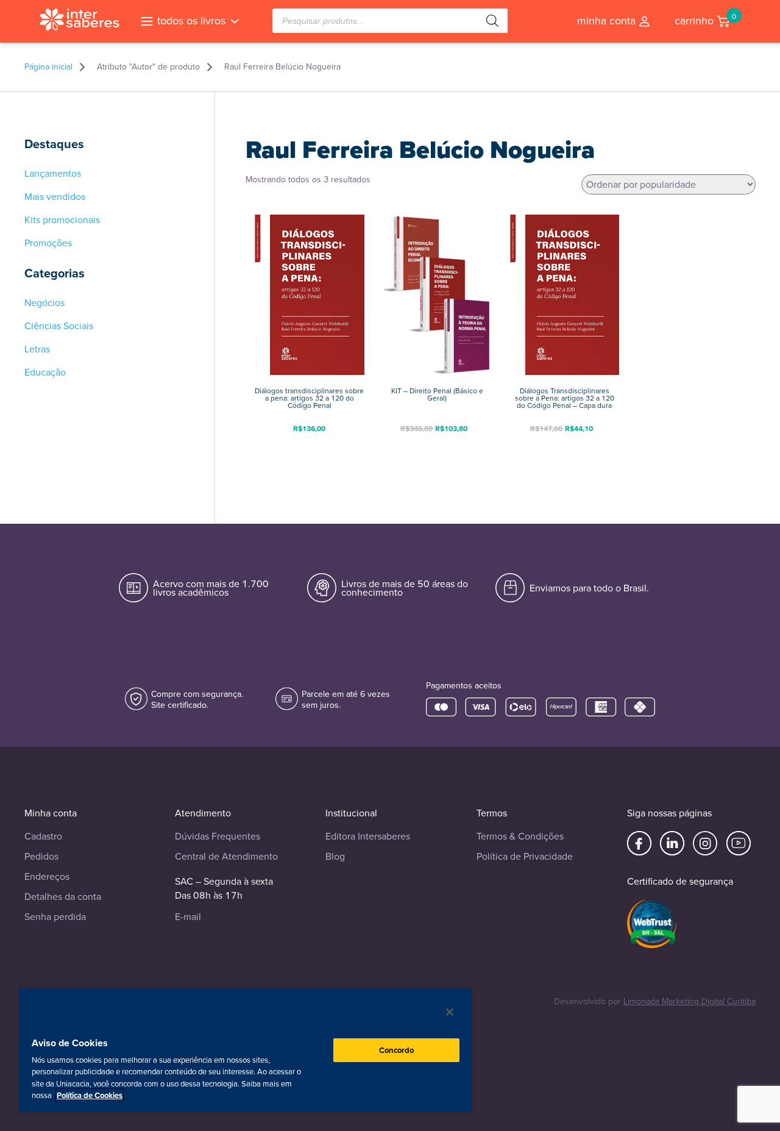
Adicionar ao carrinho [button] (309, 447)
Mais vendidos (54, 196)
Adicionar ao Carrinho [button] (437, 447)
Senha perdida (55, 917)
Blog (335, 856)
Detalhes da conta (62, 897)
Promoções (48, 243)
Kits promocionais (62, 220)
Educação (45, 372)
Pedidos (41, 856)
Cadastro (43, 836)
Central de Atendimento (226, 856)
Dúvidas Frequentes (217, 836)
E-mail (188, 917)
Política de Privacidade (525, 856)
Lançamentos (52, 173)
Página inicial (48, 67)
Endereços (46, 876)
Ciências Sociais (58, 326)
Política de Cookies (89, 1095)
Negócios (44, 303)
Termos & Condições (520, 836)
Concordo (396, 1050)
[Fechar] (449, 1012)
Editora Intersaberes (367, 836)
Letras (37, 349)
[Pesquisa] (492, 21)
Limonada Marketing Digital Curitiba (689, 1001)
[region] (246, 1049)
